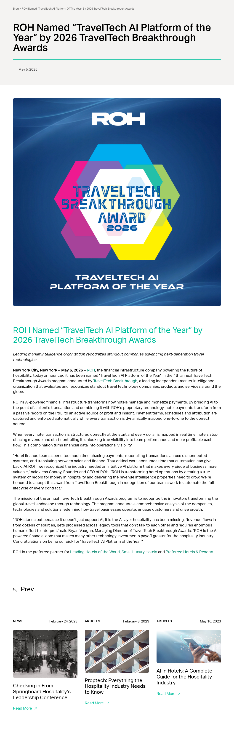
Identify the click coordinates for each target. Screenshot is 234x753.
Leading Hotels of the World (95, 552)
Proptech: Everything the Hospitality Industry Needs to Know (115, 686)
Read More (22, 708)
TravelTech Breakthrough (115, 381)
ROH (91, 370)
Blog (16, 8)
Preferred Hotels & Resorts (189, 552)
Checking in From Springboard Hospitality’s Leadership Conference (42, 691)
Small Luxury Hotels (139, 552)
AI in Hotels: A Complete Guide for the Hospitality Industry (184, 676)
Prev (27, 589)
